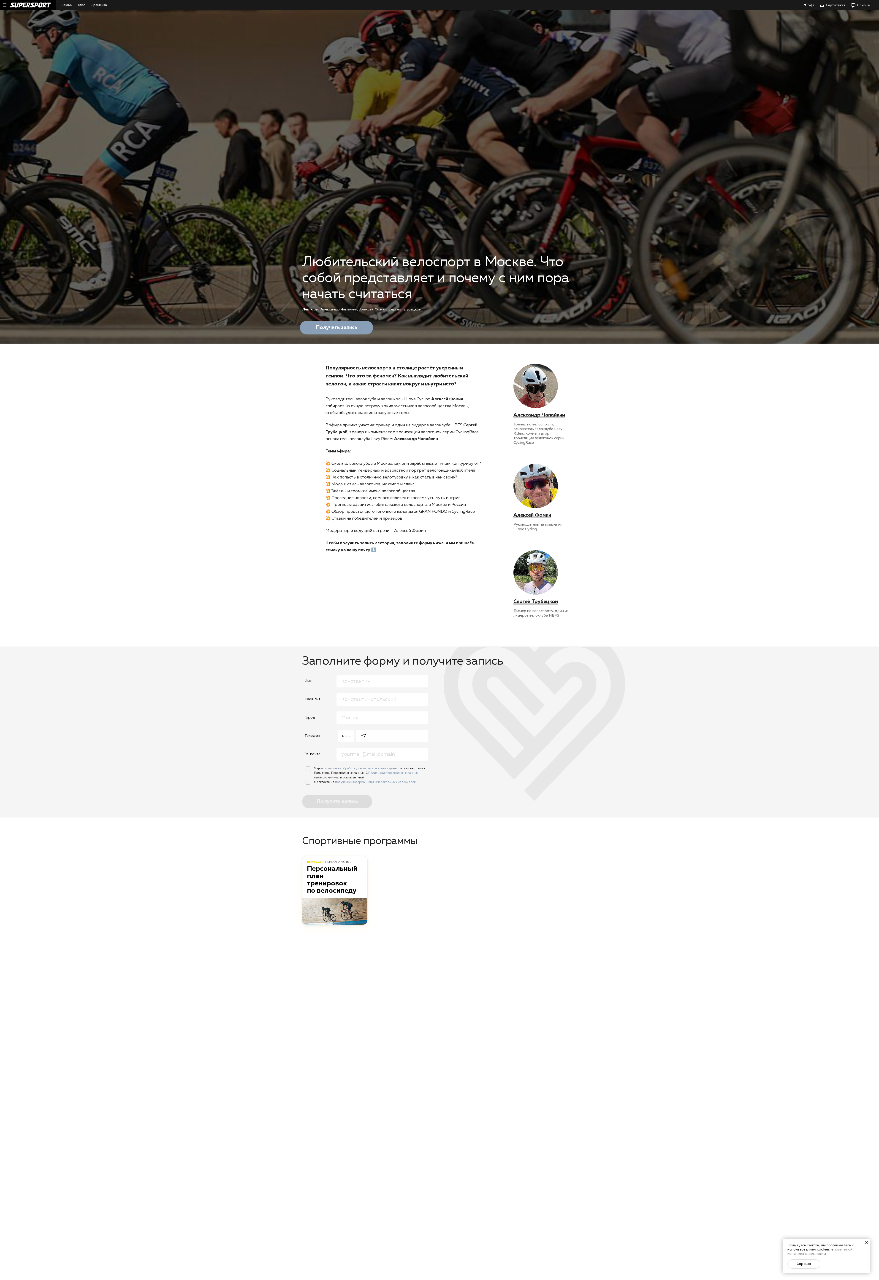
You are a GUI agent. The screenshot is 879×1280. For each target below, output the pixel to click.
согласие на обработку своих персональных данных (361, 768)
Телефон (312, 736)
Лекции (67, 5)
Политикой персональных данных (393, 773)
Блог (81, 5)
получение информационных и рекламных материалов (375, 782)
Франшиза (99, 5)
